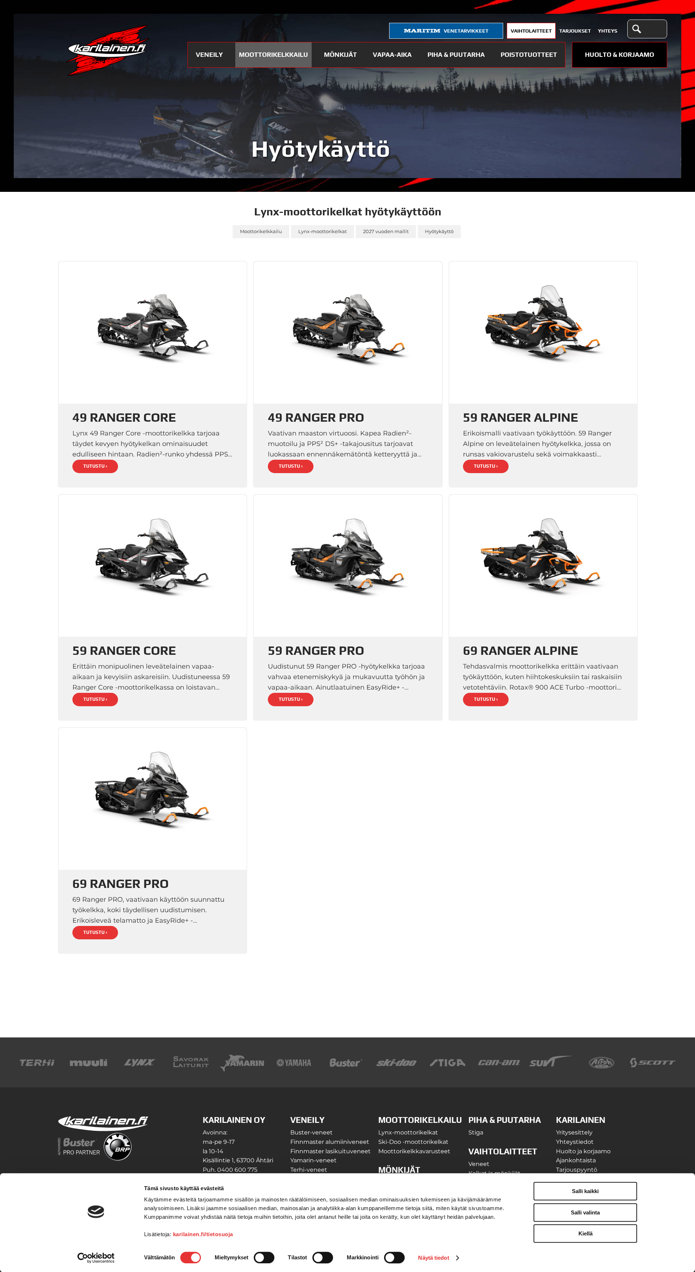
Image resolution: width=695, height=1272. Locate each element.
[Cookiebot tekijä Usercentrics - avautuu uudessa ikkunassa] (96, 1257)
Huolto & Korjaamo (619, 54)
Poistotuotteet (529, 54)
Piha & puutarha (456, 54)
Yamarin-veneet (313, 1160)
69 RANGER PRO (120, 883)
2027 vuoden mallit (386, 231)
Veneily (209, 54)
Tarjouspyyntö (576, 1169)
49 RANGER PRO (316, 417)
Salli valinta (585, 1212)
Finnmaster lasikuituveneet (330, 1151)
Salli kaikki (585, 1191)
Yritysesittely (574, 1132)
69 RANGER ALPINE (520, 650)
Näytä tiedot (433, 1258)
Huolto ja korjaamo (583, 1151)
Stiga (475, 1132)
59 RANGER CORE (124, 650)
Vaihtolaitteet (531, 31)
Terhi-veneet (308, 1169)
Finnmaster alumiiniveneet (329, 1141)
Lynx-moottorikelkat (322, 231)
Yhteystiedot (575, 1141)
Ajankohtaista (576, 1160)
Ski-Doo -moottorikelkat (413, 1141)
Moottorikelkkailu (273, 54)
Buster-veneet (311, 1132)
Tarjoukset (575, 31)
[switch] (264, 1257)
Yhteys (607, 31)
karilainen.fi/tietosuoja (203, 1234)
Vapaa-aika (392, 54)
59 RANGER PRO (316, 650)
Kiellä (585, 1233)
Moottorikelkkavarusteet (414, 1151)
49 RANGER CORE (124, 417)
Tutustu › (95, 466)
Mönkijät (340, 54)
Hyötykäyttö (439, 231)
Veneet (478, 1164)
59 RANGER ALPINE (520, 417)
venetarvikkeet (466, 31)
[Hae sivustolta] (636, 29)
